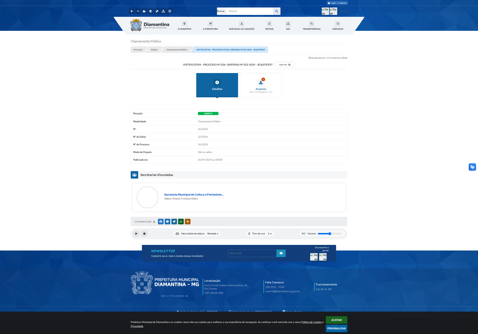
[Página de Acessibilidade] (170, 11)
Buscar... (221, 11)
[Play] (136, 233)
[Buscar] (276, 11)
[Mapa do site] (163, 11)
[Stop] (144, 233)
